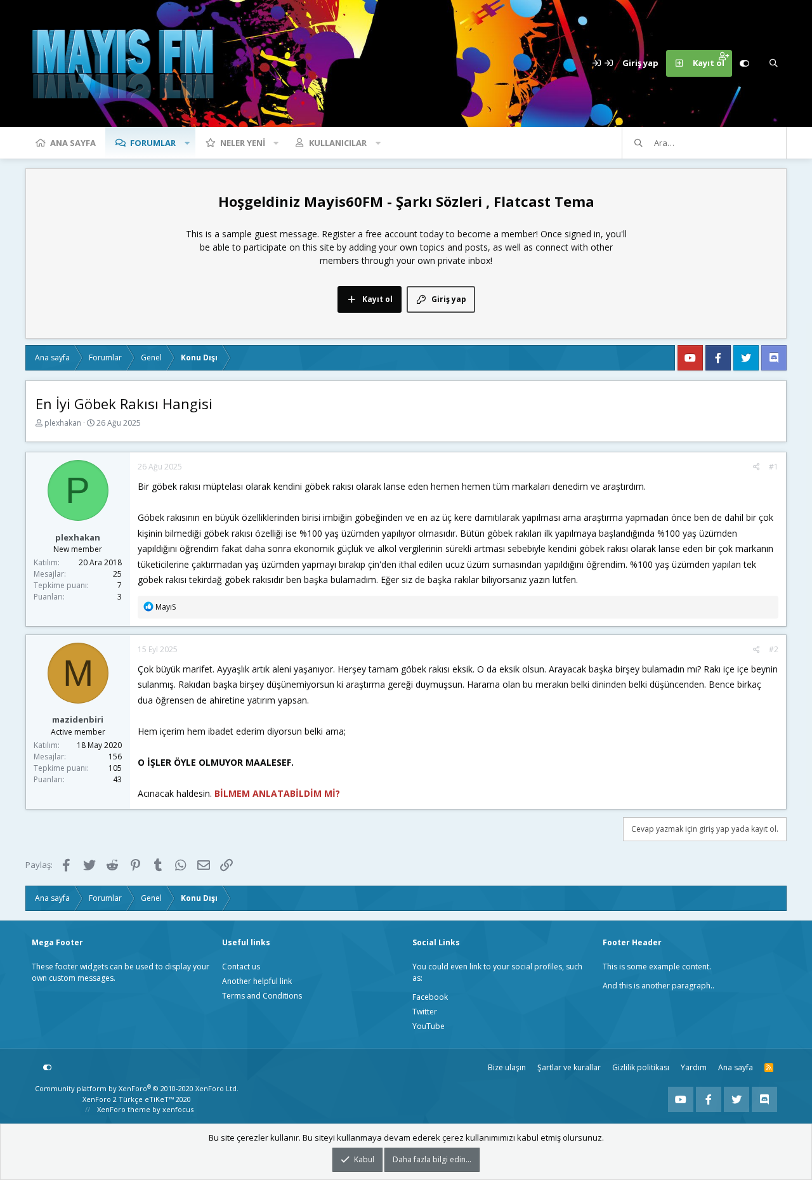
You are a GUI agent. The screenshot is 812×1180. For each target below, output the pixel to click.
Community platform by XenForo (137, 1088)
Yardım (694, 1067)
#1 (773, 466)
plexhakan (62, 422)
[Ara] (773, 63)
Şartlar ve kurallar (569, 1067)
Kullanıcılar (338, 142)
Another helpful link (257, 981)
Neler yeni (242, 142)
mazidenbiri (77, 719)
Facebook (430, 997)
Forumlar (153, 142)
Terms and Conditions (262, 995)
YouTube (428, 1026)
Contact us (241, 966)
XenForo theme (123, 1109)
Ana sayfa (73, 142)
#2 (773, 649)
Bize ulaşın (507, 1067)
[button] (187, 143)
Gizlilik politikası (640, 1067)
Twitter (424, 1011)
